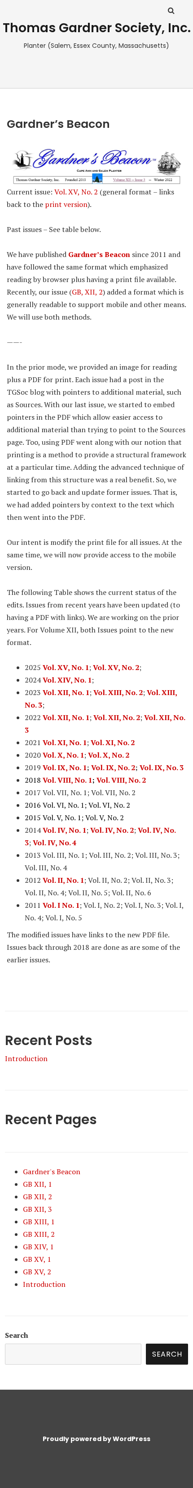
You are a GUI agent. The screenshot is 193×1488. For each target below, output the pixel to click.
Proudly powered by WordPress (96, 1438)
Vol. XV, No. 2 (76, 192)
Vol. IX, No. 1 (65, 767)
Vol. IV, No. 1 (64, 830)
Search (16, 1335)
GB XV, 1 (37, 1259)
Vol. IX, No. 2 (113, 767)
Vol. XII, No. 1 (66, 692)
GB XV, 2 (37, 1272)
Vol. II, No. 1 (63, 880)
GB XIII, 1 (39, 1222)
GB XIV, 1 (38, 1247)
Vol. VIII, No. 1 (67, 780)
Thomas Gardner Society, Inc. (97, 28)
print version (66, 204)
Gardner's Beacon (51, 1171)
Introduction (26, 1058)
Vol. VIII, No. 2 (121, 780)
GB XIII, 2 (39, 1234)
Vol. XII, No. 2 (116, 717)
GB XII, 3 (37, 1209)
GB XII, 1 (37, 1184)
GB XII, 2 (37, 1196)
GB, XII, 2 (87, 292)
